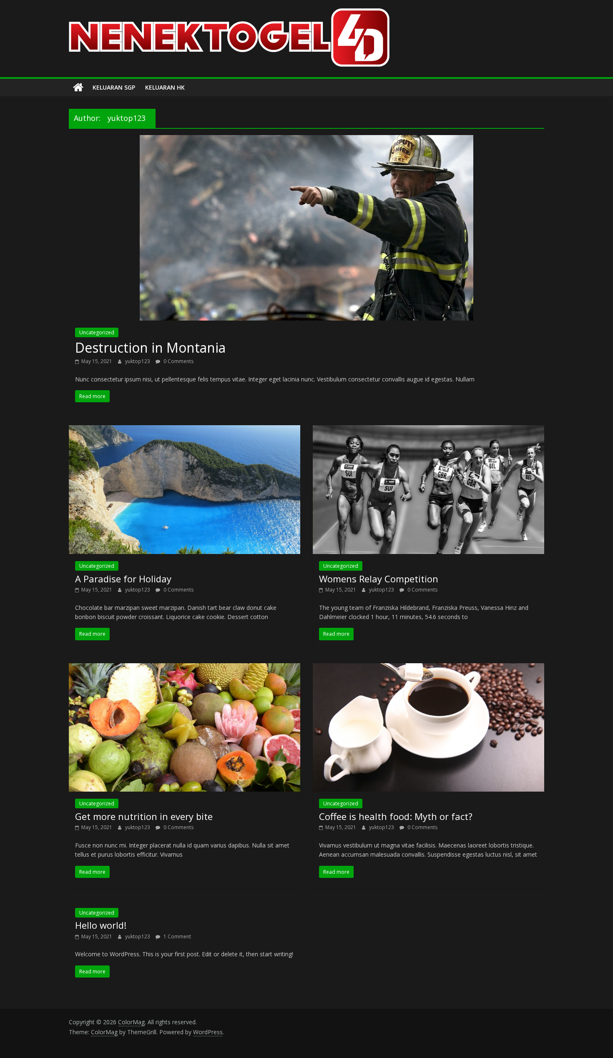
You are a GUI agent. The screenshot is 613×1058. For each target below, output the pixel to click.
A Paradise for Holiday (123, 578)
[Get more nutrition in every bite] (184, 668)
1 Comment (176, 936)
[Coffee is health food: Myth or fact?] (428, 668)
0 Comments (177, 361)
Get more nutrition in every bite (144, 816)
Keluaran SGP (114, 87)
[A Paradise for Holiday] (184, 430)
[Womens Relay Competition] (428, 430)
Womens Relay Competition (378, 578)
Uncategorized (96, 332)
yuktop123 (138, 361)
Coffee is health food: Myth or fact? (395, 816)
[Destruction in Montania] (306, 140)
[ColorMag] (78, 87)
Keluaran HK (165, 87)
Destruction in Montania (150, 347)
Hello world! (100, 925)
